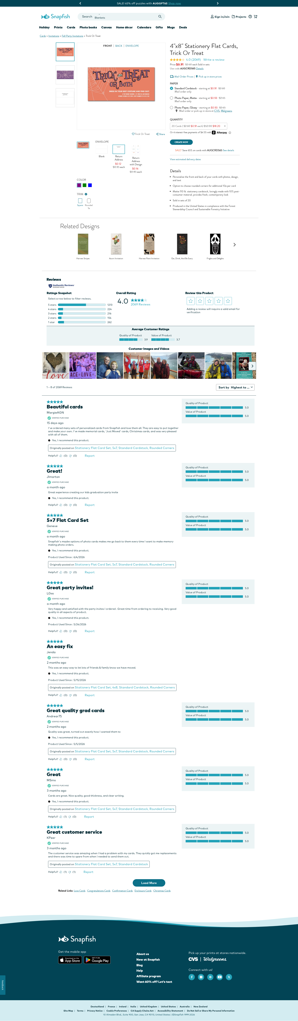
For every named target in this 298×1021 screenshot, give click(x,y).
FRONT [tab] (107, 46)
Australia (185, 1006)
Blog (139, 965)
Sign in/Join (222, 16)
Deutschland (97, 1006)
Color (81, 179)
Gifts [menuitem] (159, 27)
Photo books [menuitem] (88, 27)
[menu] (160, 134)
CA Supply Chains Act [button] (142, 1010)
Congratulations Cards (98, 891)
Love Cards (79, 891)
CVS (217, 111)
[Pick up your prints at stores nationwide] (193, 958)
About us (142, 954)
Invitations (53, 36)
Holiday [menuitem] (44, 27)
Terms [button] (80, 1010)
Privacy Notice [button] (95, 1010)
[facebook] (193, 975)
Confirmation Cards (122, 891)
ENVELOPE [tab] (132, 46)
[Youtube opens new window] (221, 975)
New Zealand (201, 1006)
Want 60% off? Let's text (154, 982)
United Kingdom (149, 1006)
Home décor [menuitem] (124, 27)
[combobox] (121, 16)
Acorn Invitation (116, 258)
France (112, 1006)
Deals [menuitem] (183, 27)
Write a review (213, 59)
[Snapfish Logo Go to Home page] (55, 16)
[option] (65, 52)
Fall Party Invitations (72, 36)
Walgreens (226, 111)
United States (168, 1006)
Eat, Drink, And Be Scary (182, 258)
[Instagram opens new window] (202, 975)
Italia (133, 1006)
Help (139, 970)
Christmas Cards (162, 891)
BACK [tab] (118, 46)
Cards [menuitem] (71, 27)
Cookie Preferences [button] (116, 1010)
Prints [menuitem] (58, 27)
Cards (43, 36)
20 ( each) (196, 126)
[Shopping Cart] (255, 17)
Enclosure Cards (143, 891)
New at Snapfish (148, 959)
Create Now (181, 142)
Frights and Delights (215, 258)
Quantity (176, 119)
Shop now (175, 3)
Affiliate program (148, 976)
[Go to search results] (160, 16)
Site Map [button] (68, 1010)
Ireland (123, 1006)
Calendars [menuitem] (144, 27)
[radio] (79, 185)
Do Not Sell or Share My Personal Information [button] (211, 1010)
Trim (80, 194)
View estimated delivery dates (185, 159)
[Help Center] (250, 17)
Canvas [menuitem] (106, 27)
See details (228, 150)
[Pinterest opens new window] (212, 975)
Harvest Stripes (83, 258)
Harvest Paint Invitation (149, 258)
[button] (133, 134)
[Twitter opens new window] (230, 975)
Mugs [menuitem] (171, 27)
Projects (241, 16)
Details (199, 68)
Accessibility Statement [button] (170, 1010)
